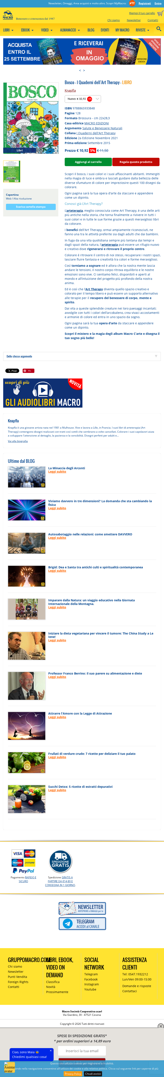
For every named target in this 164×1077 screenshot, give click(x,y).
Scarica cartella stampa (30, 207)
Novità (50, 987)
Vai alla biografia (18, 441)
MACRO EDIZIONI (96, 123)
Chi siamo (113, 20)
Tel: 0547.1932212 (135, 974)
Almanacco (68, 30)
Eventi (105, 30)
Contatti (153, 20)
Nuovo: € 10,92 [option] (80, 99)
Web (8, 198)
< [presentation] (80, 70)
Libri (6, 30)
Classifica (53, 982)
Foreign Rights (18, 982)
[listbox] (83, 99)
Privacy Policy (73, 1074)
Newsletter (134, 20)
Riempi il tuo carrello (142, 13)
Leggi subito (57, 471)
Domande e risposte (136, 986)
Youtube (90, 989)
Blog (91, 30)
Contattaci (129, 991)
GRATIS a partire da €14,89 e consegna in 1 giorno (60, 881)
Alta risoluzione (22, 198)
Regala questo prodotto (136, 162)
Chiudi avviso (93, 1074)
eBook (25, 30)
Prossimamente (57, 992)
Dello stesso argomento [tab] (19, 356)
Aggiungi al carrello (88, 162)
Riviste (141, 30)
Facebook (91, 979)
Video (45, 30)
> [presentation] (84, 70)
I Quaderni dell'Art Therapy (96, 133)
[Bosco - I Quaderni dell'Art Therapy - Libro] (31, 118)
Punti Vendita (17, 977)
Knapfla (70, 90)
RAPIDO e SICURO (27, 879)
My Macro (122, 30)
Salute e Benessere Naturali (102, 128)
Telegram (91, 974)
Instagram (91, 984)
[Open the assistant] (9, 1067)
